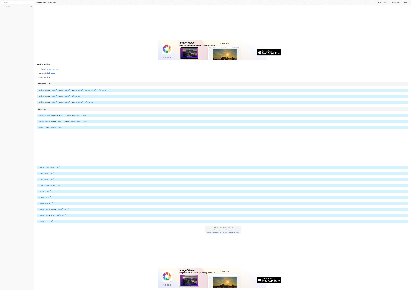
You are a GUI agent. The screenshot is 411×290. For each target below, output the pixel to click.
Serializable (51, 73)
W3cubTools (382, 2)
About (406, 2)
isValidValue (43, 215)
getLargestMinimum (45, 167)
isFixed (41, 197)
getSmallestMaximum (45, 185)
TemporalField (78, 115)
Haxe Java (52, 2)
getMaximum (42, 173)
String (49, 221)
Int (87, 115)
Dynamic (53, 127)
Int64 (53, 90)
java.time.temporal (51, 69)
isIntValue (42, 203)
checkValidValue (44, 121)
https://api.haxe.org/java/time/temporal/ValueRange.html (223, 232)
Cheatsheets (395, 2)
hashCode (41, 191)
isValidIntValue (44, 209)
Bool (60, 127)
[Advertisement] (101, 24)
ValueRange (102, 90)
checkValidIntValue (45, 115)
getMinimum (42, 179)
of (44, 90)
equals (40, 127)
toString (41, 221)
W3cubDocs (41, 2)
